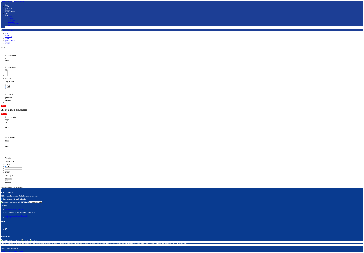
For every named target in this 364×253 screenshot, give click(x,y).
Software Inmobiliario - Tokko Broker (12, 251)
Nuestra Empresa (10, 11)
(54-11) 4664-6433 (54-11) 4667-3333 (16, 216)
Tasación (7, 10)
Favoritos (7, 43)
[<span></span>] (7, 127)
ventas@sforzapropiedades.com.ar (15, 209)
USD (8, 87)
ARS (8, 85)
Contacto (7, 13)
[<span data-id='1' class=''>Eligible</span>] (8, 99)
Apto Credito (8, 8)
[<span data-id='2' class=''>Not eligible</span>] (8, 101)
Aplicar (7, 172)
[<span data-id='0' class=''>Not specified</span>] (8, 97)
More (6, 15)
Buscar (3, 105)
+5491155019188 (10, 217)
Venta (6, 5)
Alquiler (7, 6)
